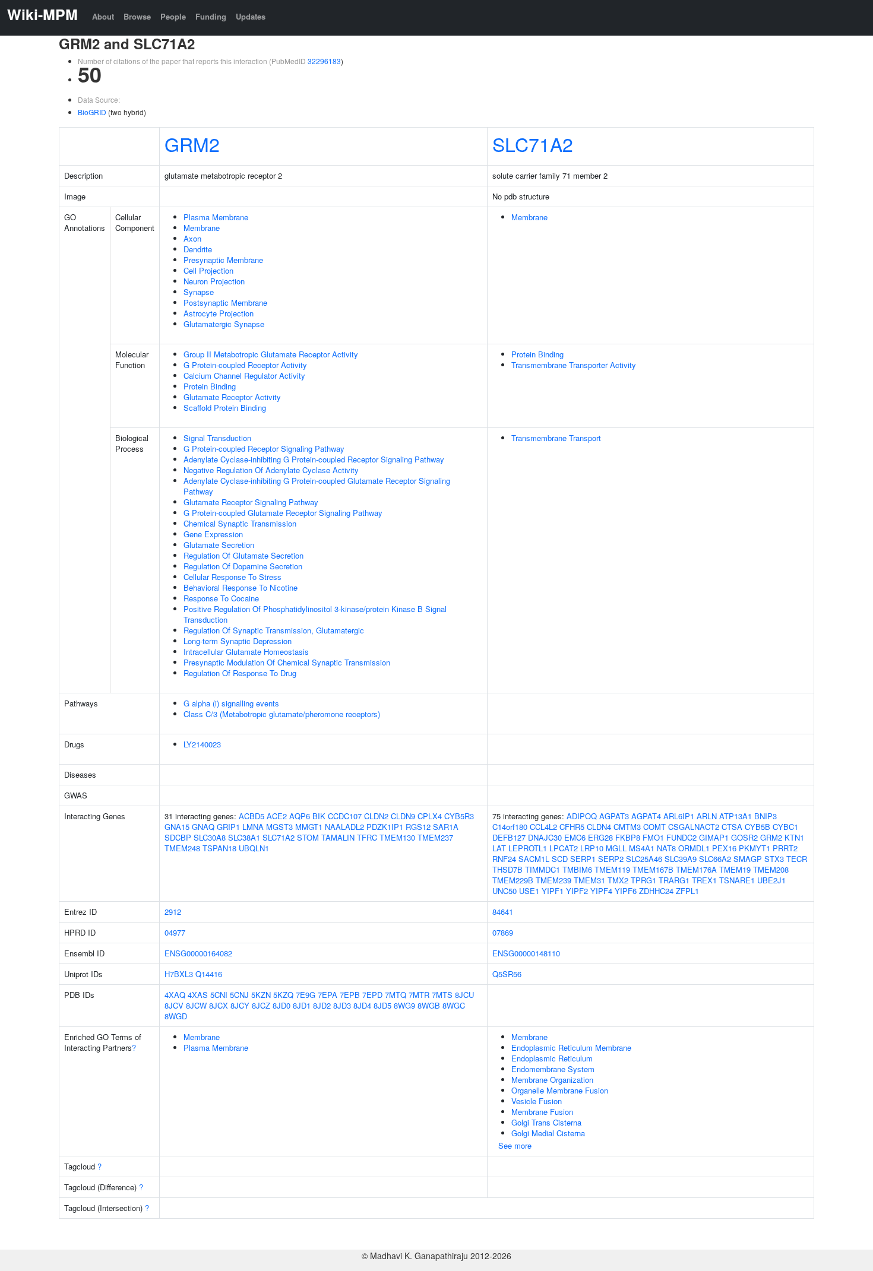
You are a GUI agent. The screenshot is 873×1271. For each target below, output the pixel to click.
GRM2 (192, 143)
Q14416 (208, 974)
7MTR (419, 994)
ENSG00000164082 (198, 953)
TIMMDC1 (542, 869)
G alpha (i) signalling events (231, 703)
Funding (210, 16)
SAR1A (445, 826)
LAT (499, 848)
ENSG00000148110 (526, 953)
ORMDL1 (694, 848)
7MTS (442, 994)
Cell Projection (208, 270)
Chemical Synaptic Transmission (240, 523)
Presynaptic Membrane (223, 259)
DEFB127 (509, 837)
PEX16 (724, 848)
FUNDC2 (681, 837)
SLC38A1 (244, 837)
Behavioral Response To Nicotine (241, 587)
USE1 (529, 890)
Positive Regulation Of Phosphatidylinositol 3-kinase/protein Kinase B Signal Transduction (315, 614)
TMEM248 (182, 848)
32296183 (324, 61)
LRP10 (591, 848)
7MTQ (395, 994)
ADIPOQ (582, 816)
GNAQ (203, 826)
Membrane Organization (552, 1079)
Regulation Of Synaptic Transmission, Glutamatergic (274, 630)
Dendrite (198, 249)
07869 (502, 932)
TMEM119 (612, 869)
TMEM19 (735, 869)
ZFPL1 (687, 890)
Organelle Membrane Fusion (559, 1090)
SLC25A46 (644, 858)
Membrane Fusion (542, 1111)
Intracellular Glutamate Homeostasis (246, 651)
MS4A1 (641, 848)
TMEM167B (652, 869)
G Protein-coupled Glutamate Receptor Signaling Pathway (283, 512)
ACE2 (277, 816)
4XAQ (175, 994)
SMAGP (747, 858)
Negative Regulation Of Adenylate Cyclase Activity (271, 470)
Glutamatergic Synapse (224, 323)
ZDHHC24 (656, 890)
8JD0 (281, 1005)
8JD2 (322, 1005)
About (103, 16)
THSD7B (507, 869)
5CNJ (239, 994)
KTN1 (794, 837)
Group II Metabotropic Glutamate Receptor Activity (271, 354)
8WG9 (404, 1005)
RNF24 (504, 858)
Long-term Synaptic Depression (238, 640)
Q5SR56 (506, 974)
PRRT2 (785, 848)
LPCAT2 (563, 848)
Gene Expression (213, 534)
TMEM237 (435, 837)
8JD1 (302, 1005)
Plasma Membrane (216, 217)
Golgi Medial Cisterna (548, 1133)
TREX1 (704, 880)
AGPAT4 (646, 816)
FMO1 (653, 837)
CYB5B (757, 826)
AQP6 (299, 816)
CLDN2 (376, 816)
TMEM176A (696, 869)
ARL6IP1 (678, 816)
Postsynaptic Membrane (225, 302)
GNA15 (177, 826)
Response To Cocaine (221, 598)
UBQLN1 (254, 848)
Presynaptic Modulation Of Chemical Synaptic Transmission (287, 662)
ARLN (707, 816)
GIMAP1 (714, 837)
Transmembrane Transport (556, 437)
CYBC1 (785, 826)
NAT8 (666, 848)
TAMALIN (338, 837)
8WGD (176, 1016)
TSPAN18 (219, 848)
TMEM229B (512, 880)
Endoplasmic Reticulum (552, 1058)
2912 (173, 911)
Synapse (199, 291)
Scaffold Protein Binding (225, 407)
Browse (137, 16)
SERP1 (583, 858)
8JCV (174, 1005)
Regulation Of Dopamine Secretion (243, 566)
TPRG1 (643, 880)
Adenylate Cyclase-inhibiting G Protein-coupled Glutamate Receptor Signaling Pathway (317, 486)
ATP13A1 (735, 816)
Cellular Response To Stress (232, 576)
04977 (175, 932)
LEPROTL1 (527, 848)
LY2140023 (202, 744)
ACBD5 (251, 816)
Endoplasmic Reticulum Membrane (571, 1047)
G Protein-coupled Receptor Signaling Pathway (264, 448)
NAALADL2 (344, 826)
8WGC (453, 1005)
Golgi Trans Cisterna (546, 1122)
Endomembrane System (552, 1069)
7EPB (350, 994)
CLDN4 (599, 826)
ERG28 (600, 837)
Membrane (202, 227)
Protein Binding (210, 386)
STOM (308, 837)
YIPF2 (577, 890)
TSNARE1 (737, 880)
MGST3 (279, 826)
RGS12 (418, 826)
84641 (502, 911)
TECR (796, 858)
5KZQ (283, 994)
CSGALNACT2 (693, 826)
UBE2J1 (771, 880)
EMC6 (575, 837)
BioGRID (92, 112)
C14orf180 (509, 826)
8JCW (196, 1005)
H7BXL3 (179, 974)
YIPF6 (626, 890)
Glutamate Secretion (219, 544)
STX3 (774, 858)
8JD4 (362, 1005)
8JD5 (382, 1005)
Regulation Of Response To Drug (240, 673)
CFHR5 (571, 826)
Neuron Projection (214, 281)
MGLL (616, 848)
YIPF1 (553, 890)
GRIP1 (228, 826)
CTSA (732, 826)
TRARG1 (674, 880)
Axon (192, 238)
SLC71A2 (532, 143)
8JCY (239, 1005)
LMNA (253, 826)
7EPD (372, 994)
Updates (250, 16)
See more (515, 1145)
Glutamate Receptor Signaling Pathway (251, 502)
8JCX (218, 1005)
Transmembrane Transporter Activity (573, 364)
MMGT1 (308, 826)
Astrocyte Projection (219, 313)
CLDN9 (403, 816)
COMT (654, 826)
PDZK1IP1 (384, 826)
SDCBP (178, 837)
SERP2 (611, 858)
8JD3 (342, 1005)
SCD (560, 858)
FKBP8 (627, 837)
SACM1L (533, 858)
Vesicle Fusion (536, 1101)
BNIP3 (765, 816)
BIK (318, 816)
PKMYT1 (754, 848)
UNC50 (504, 890)
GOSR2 (744, 837)
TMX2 (618, 880)
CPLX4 (429, 816)
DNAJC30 (545, 837)
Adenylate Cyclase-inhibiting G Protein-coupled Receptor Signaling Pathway (314, 459)
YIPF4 (601, 890)
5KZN (261, 994)
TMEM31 (589, 880)
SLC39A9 (681, 858)
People (173, 16)
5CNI (218, 994)
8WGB (428, 1005)
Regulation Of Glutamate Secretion (243, 555)
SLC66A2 (715, 858)
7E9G (305, 994)
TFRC (367, 837)
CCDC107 (345, 816)
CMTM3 (627, 826)
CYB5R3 (459, 816)
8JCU (464, 994)
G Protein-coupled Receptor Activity (245, 364)
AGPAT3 (614, 816)
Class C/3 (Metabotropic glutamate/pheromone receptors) (282, 714)
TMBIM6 (577, 869)
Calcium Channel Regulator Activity (244, 375)
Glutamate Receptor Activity (232, 396)
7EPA (327, 994)
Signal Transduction (217, 437)
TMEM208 (771, 869)
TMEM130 (397, 837)
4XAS (198, 994)
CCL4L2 (543, 826)
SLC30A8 (210, 837)
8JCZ (261, 1005)
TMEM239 (553, 880)
